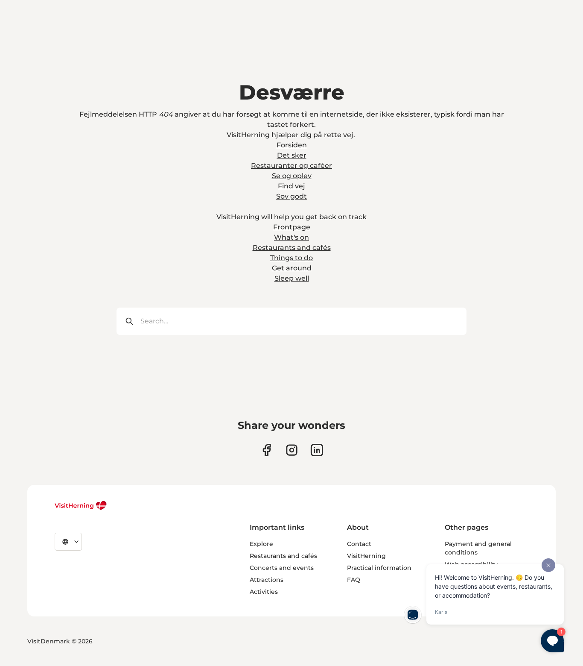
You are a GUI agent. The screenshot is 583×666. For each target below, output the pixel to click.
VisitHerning (366, 556)
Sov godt (291, 196)
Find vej (291, 186)
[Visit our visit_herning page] (291, 450)
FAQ (353, 580)
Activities (264, 592)
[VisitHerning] (81, 505)
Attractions (266, 580)
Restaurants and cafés (292, 248)
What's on (291, 237)
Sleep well (291, 278)
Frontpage (291, 227)
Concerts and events (282, 568)
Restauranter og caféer (291, 165)
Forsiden (292, 145)
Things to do (291, 258)
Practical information (379, 568)
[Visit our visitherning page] (266, 450)
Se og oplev (292, 176)
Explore (261, 544)
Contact (359, 544)
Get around (292, 268)
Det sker (291, 155)
